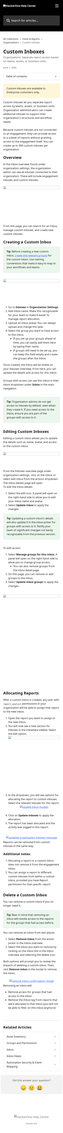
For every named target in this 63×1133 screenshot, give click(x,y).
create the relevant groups (31, 255)
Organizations (11, 42)
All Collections (10, 38)
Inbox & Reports (31, 38)
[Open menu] (57, 6)
